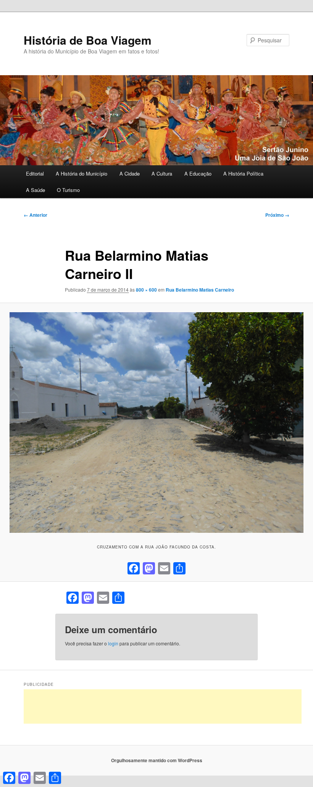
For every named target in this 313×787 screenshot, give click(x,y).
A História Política (243, 173)
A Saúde (35, 190)
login (113, 643)
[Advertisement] (163, 706)
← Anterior (35, 214)
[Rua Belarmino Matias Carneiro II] (156, 422)
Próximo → (277, 214)
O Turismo (68, 190)
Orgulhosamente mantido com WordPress (156, 760)
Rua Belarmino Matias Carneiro (200, 289)
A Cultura (162, 173)
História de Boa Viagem (88, 40)
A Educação (197, 173)
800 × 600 (146, 289)
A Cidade (129, 173)
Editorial (35, 173)
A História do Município (81, 173)
